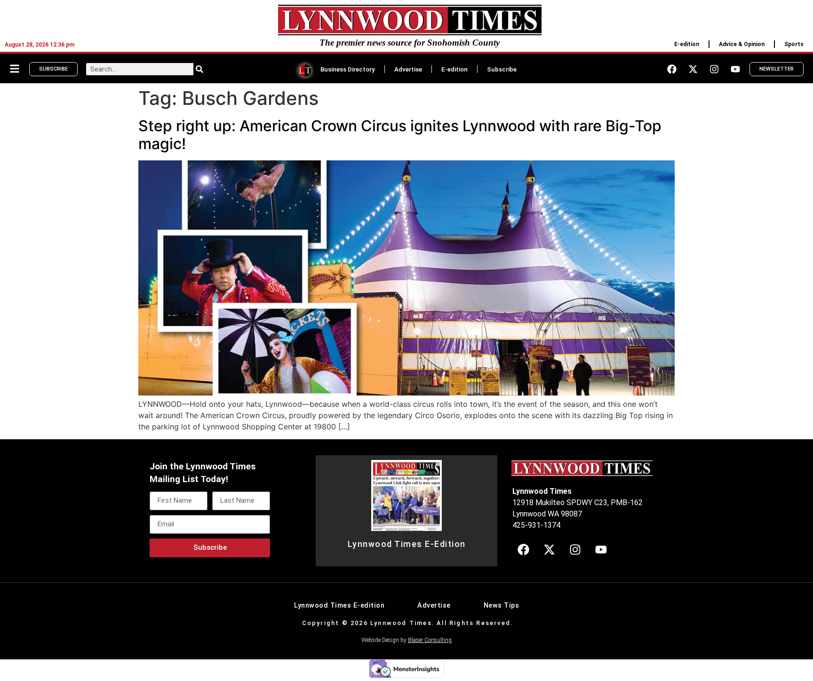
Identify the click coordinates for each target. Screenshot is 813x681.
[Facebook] (671, 69)
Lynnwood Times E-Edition (407, 544)
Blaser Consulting (430, 640)
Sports (794, 44)
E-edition (686, 44)
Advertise (408, 69)
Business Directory (347, 69)
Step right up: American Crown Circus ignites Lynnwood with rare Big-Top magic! (400, 135)
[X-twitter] (693, 69)
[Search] (199, 69)
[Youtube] (735, 69)
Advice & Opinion (742, 44)
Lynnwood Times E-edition (339, 606)
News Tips (501, 606)
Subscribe (502, 69)
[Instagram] (714, 69)
